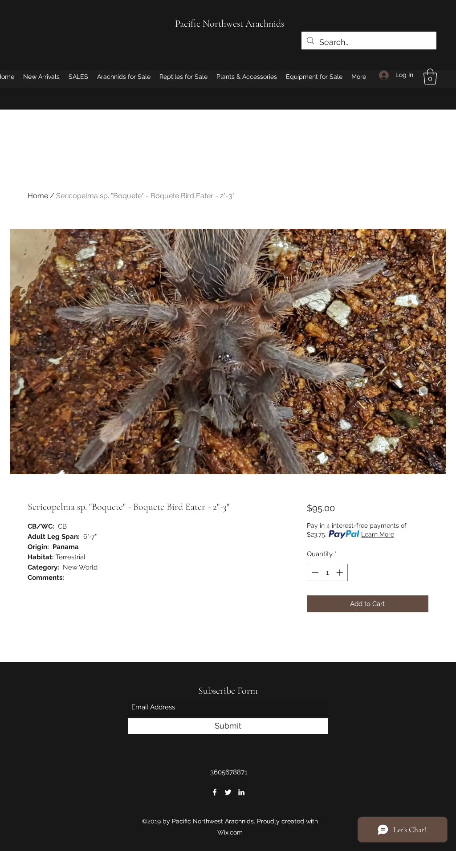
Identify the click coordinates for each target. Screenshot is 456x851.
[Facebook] (214, 792)
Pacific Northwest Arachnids (229, 23)
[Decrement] (314, 572)
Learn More (377, 534)
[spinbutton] (327, 572)
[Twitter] (228, 792)
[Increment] (340, 572)
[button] (430, 77)
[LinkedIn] (241, 792)
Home (38, 195)
